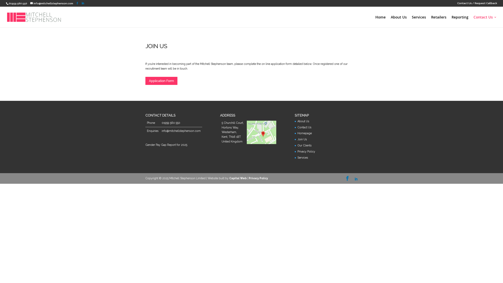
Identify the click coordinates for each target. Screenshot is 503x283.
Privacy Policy (306, 151)
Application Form (161, 81)
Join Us (302, 139)
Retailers (438, 17)
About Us (399, 17)
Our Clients (304, 145)
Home (380, 17)
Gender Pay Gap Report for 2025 (166, 144)
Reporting (460, 17)
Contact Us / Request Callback (477, 3)
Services (419, 17)
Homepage (304, 133)
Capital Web (238, 178)
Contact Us (483, 17)
